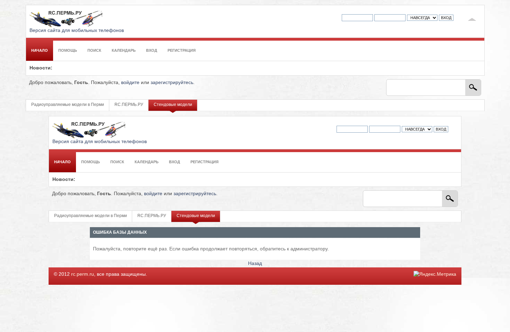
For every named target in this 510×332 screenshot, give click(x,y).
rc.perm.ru (82, 274)
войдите (130, 82)
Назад (255, 263)
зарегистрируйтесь (172, 82)
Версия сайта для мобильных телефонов (76, 30)
